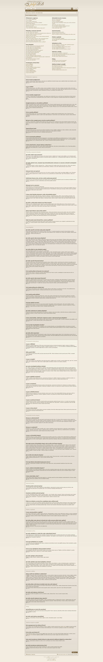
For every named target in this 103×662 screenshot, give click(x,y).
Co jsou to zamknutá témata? (31, 71)
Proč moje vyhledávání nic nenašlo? (58, 45)
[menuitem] (72, 9)
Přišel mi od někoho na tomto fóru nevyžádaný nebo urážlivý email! (63, 34)
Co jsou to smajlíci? (29, 66)
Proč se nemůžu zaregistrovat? (31, 21)
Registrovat (33, 10)
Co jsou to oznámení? (29, 69)
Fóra (34, 8)
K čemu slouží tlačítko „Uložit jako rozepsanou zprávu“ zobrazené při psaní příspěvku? (38, 57)
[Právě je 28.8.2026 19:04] (76, 13)
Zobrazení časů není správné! (31, 35)
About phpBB (69, 627)
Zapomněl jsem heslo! (30, 25)
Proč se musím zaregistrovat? (31, 19)
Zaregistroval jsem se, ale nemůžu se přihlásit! (34, 22)
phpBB (40, 189)
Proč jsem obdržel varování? (31, 54)
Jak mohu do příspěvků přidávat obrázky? (33, 67)
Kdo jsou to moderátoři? (56, 20)
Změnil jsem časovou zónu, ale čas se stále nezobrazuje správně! (37, 36)
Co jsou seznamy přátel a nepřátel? (58, 38)
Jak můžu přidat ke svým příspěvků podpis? (33, 48)
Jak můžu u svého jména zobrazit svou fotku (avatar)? (35, 39)
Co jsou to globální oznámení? (31, 68)
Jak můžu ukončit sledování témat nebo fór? (59, 56)
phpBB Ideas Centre (29, 634)
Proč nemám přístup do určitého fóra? (32, 52)
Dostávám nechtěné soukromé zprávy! (58, 33)
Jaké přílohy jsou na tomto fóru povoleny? (59, 60)
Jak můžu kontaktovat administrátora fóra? (59, 69)
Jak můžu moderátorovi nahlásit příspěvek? (33, 55)
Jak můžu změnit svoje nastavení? (32, 32)
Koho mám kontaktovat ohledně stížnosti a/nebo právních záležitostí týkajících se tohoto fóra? (64, 68)
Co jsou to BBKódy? (29, 64)
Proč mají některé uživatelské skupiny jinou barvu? (61, 25)
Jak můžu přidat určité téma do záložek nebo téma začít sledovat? (63, 54)
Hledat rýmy (29, 8)
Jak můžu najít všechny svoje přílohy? (58, 61)
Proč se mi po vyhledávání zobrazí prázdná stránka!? (61, 46)
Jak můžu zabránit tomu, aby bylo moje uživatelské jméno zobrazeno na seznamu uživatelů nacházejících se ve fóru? (38, 34)
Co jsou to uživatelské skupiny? (57, 21)
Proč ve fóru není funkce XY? (57, 66)
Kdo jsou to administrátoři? (56, 19)
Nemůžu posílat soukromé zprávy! (58, 32)
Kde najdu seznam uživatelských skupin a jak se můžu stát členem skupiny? (63, 23)
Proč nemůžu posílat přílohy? (31, 53)
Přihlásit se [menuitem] (74, 9)
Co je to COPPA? (29, 20)
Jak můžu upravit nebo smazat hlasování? (33, 51)
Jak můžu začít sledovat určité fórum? (58, 55)
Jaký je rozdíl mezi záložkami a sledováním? (60, 53)
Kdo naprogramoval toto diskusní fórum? (59, 65)
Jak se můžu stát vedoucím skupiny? (58, 24)
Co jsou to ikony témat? (30, 72)
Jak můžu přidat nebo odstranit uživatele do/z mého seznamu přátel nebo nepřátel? (63, 40)
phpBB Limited (63, 626)
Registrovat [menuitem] (76, 9)
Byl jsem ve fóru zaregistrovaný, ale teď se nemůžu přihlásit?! (36, 24)
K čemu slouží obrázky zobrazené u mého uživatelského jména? (37, 38)
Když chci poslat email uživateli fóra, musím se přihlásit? (36, 41)
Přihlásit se (28, 10)
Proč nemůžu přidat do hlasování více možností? (34, 50)
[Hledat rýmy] (35, 3)
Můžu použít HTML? (29, 65)
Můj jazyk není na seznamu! (31, 37)
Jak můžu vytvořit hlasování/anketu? (32, 49)
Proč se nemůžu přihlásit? (30, 23)
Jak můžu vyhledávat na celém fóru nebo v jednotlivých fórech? (63, 44)
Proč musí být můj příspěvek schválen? (33, 58)
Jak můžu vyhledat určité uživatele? (58, 47)
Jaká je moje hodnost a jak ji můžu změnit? (33, 40)
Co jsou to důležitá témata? (30, 70)
